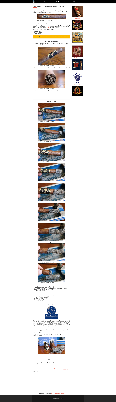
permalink (38, 363)
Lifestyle (75, 1)
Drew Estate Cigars (77, 57)
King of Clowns (65, 362)
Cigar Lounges (81, 1)
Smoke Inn (48, 27)
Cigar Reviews (49, 1)
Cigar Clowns (51, 362)
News (54, 1)
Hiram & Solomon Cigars (77, 84)
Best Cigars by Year (67, 1)
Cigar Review (43, 362)
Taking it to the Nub (59, 1)
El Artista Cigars (77, 71)
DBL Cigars (77, 97)
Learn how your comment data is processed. (58, 393)
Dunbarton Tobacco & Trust (77, 44)
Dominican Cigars (59, 362)
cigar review (55, 362)
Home (45, 1)
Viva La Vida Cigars (77, 30)
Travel (73, 1)
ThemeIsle (61, 398)
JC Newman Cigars (77, 18)
